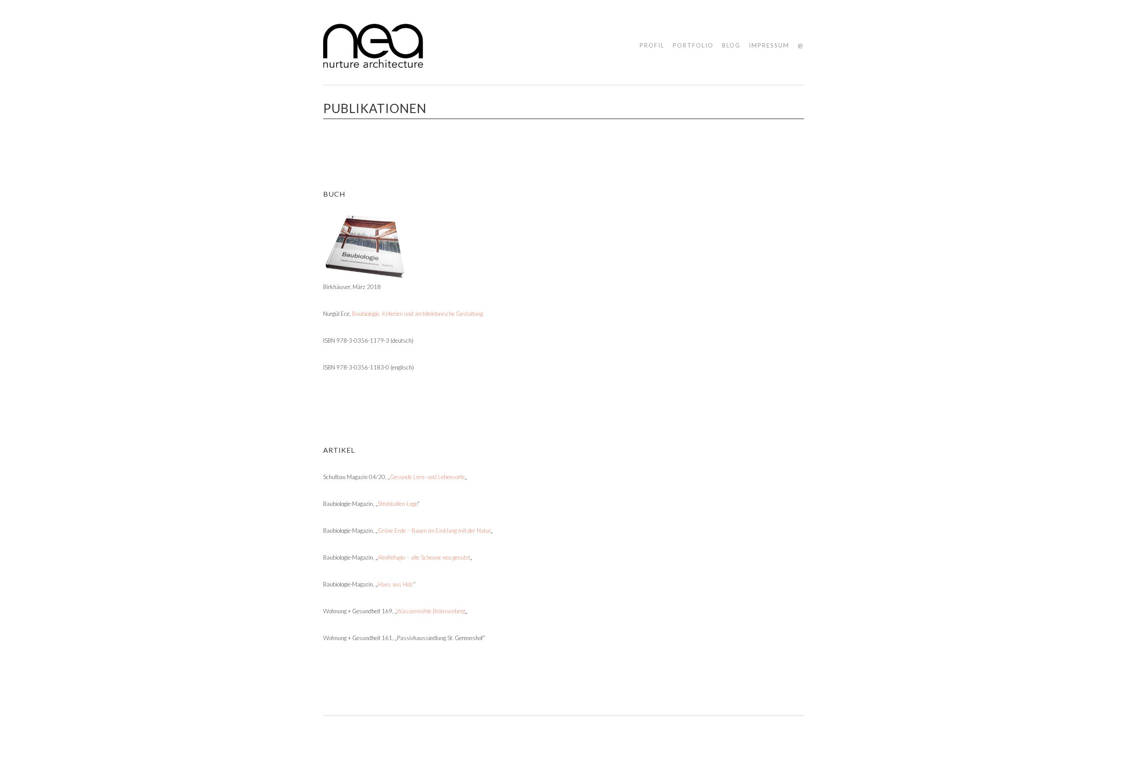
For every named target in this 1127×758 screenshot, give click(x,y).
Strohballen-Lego (397, 503)
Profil (652, 45)
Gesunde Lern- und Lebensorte (427, 476)
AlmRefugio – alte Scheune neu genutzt (424, 557)
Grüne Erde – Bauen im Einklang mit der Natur (434, 530)
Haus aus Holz (395, 584)
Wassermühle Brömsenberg (431, 611)
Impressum (769, 45)
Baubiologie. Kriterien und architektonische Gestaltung (417, 313)
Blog (731, 45)
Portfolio (693, 45)
